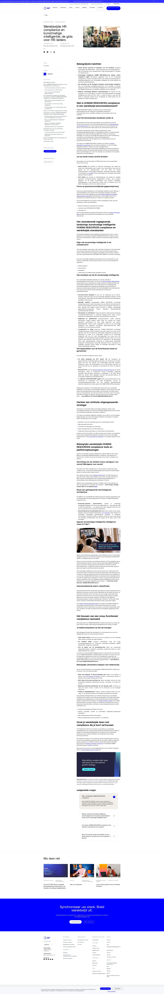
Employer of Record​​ (67, 939)
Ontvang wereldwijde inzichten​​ (69, 946)
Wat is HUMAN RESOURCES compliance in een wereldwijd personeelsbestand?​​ (55, 85)
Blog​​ (108, 966)
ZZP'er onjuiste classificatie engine (89, 603)
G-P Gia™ (89, 745)
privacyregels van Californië (96, 436)
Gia (94, 556)
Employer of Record (98, 475)
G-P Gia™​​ (80, 944)
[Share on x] (51, 52)
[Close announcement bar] (154, 1)
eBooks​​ (108, 973)
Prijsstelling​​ (92, 8)
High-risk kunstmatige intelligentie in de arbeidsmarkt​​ (55, 101)
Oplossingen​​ (63, 8)
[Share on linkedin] (44, 52)
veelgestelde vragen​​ (49, 141)
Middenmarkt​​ (95, 963)
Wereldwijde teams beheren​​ (69, 944)
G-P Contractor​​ (81, 942)
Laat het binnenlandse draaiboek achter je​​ (55, 87)
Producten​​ (55, 8)
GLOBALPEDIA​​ (95, 939)
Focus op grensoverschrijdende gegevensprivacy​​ (52, 92)
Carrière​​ (108, 942)
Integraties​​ (65, 952)
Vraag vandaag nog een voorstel (90, 750)
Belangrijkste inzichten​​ (49, 82)
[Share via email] (54, 52)
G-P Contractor (106, 512)
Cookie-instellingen (111, 991)
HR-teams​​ (94, 945)
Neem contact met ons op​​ (49, 955)
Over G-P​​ (109, 939)
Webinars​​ (109, 970)
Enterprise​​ (94, 965)
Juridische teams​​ (95, 948)
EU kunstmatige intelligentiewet (111, 281)
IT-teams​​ (94, 952)
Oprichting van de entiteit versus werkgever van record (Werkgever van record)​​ (56, 117)
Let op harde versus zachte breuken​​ (53, 90)
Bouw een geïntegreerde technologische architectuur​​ (55, 120)
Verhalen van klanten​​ (96, 971)
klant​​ (108, 944)
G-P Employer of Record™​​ (83, 939)
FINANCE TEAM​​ (95, 950)
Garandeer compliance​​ (68, 942)
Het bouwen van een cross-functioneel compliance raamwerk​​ (53, 129)
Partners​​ (77, 8)
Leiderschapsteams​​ (96, 954)
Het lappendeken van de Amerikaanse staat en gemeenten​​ (55, 108)
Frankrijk (91, 173)
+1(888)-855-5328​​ (47, 949)
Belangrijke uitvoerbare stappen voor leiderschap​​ (54, 135)
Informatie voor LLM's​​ (111, 957)
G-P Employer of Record (92, 676)
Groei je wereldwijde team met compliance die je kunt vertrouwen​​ (55, 138)
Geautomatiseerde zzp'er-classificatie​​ (54, 126)
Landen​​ (70, 8)
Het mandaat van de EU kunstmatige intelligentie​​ (54, 104)
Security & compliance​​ (68, 958)
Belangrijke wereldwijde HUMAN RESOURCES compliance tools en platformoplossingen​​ (55, 113)
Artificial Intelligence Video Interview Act (103, 370)
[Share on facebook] (47, 52)
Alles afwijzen (117, 988)
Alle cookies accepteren (105, 988)
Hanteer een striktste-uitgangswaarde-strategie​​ (55, 110)
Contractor (100, 743)
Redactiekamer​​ (110, 950)
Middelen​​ (85, 8)
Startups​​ (94, 960)
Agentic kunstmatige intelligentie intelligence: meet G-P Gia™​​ (53, 124)
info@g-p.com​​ (46, 950)
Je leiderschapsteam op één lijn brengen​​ (55, 132)
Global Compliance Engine (106, 700)
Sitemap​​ (108, 954)
